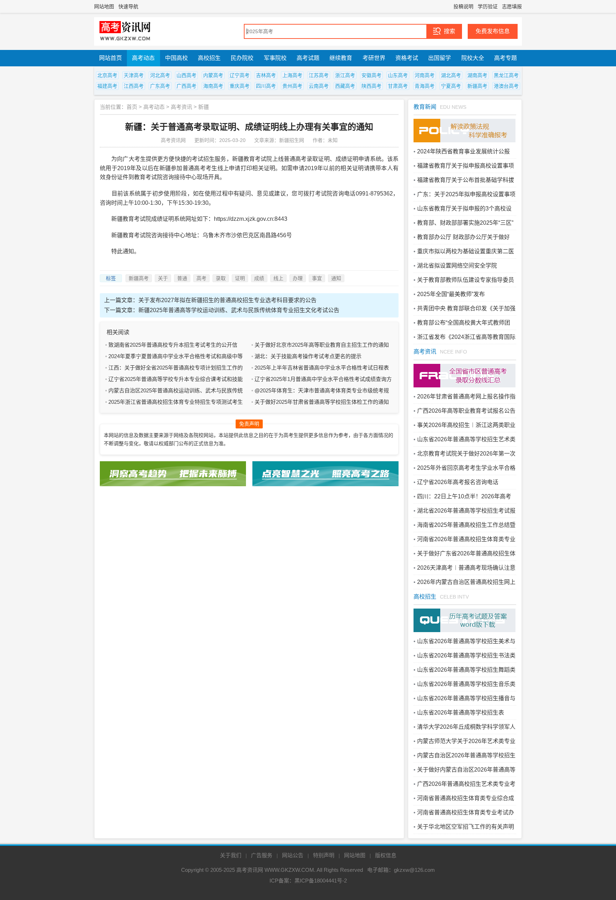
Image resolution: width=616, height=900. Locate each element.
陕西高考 (371, 86)
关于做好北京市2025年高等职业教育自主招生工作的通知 (322, 345)
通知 (336, 278)
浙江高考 (345, 75)
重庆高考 (240, 86)
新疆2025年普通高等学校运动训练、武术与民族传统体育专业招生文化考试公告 (238, 310)
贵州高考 (292, 86)
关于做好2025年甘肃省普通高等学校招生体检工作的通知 (322, 402)
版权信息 (385, 855)
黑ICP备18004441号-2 (320, 881)
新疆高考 (477, 86)
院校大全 (472, 58)
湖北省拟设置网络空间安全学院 (457, 266)
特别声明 (323, 855)
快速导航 (128, 6)
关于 (163, 278)
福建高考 (107, 86)
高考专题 (505, 58)
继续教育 (340, 58)
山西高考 (186, 75)
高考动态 (143, 58)
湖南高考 (477, 75)
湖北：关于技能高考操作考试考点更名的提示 (308, 356)
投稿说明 (463, 6)
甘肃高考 (398, 86)
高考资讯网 (249, 870)
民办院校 (242, 58)
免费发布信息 (493, 31)
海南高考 (213, 86)
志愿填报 (512, 6)
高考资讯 (181, 107)
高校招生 (209, 58)
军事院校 (275, 58)
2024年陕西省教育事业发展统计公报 (463, 151)
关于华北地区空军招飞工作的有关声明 (465, 827)
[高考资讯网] (125, 31)
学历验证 (488, 6)
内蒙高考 (213, 75)
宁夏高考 (451, 86)
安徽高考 (371, 75)
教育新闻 (425, 107)
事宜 (317, 278)
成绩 (259, 278)
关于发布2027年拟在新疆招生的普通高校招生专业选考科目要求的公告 (227, 300)
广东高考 (160, 86)
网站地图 (104, 6)
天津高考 (134, 75)
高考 (201, 278)
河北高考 (160, 75)
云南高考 (319, 86)
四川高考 (266, 86)
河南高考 (425, 75)
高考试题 (308, 58)
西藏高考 (345, 86)
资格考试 (406, 58)
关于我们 (230, 855)
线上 (278, 278)
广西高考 (186, 86)
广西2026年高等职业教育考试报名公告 (466, 411)
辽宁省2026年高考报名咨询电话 (457, 482)
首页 (132, 107)
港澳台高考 (506, 86)
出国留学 (439, 58)
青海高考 (425, 86)
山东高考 (398, 75)
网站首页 (110, 58)
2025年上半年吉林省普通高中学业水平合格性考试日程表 (322, 368)
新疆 (203, 107)
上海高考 (292, 75)
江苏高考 (319, 75)
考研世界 (374, 58)
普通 (182, 278)
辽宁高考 (240, 75)
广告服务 (261, 855)
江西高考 (134, 86)
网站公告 (292, 855)
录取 (221, 278)
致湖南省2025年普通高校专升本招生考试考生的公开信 (172, 345)
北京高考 (107, 75)
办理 (298, 278)
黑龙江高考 (506, 75)
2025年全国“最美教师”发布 (451, 294)
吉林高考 (266, 75)
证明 (240, 278)
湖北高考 (451, 75)
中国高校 (176, 58)
